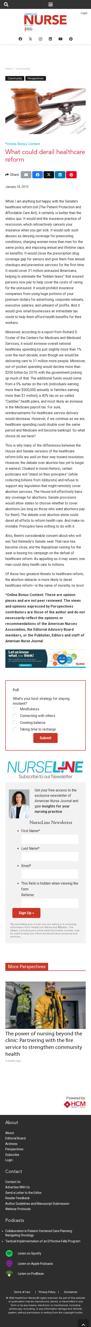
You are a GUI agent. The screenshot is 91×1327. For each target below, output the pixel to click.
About (9, 1133)
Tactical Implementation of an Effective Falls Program (42, 1241)
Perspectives (14, 1149)
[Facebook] (20, 39)
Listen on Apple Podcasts (35, 1263)
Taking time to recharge (38, 729)
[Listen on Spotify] (11, 1253)
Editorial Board (15, 1138)
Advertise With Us (17, 1187)
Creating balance (33, 723)
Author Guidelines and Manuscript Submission (37, 1203)
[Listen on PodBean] (11, 1273)
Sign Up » (26, 913)
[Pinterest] (71, 39)
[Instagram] (40, 39)
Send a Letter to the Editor (23, 1193)
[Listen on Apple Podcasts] (11, 1263)
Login (84, 13)
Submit (45, 738)
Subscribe (12, 1154)
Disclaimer (70, 1292)
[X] (30, 39)
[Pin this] (71, 174)
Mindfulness (29, 709)
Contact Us (13, 1182)
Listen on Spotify (29, 1253)
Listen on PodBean (31, 1273)
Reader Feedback (17, 1198)
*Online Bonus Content (22, 144)
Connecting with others (37, 716)
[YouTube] (61, 39)
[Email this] (26, 174)
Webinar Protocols (18, 1209)
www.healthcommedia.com (65, 1112)
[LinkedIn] (50, 39)
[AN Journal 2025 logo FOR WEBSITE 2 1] (46, 23)
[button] (6, 4)
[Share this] (37, 174)
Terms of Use (22, 1292)
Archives (11, 1144)
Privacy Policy (47, 1292)
